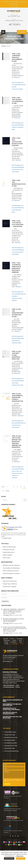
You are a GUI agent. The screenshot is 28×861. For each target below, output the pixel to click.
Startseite (3, 46)
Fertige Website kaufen (10, 732)
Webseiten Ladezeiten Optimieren (11, 565)
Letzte (3, 486)
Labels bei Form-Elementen (10, 581)
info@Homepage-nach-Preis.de (14, 20)
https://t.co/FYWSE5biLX (9, 612)
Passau (11, 4)
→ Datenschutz (19, 856)
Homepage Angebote (9, 740)
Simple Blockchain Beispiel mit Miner (12, 700)
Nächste (7, 490)
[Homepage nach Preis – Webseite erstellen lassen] (13, 11)
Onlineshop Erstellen (9, 748)
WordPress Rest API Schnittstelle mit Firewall (11, 709)
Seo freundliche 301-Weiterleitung (11, 568)
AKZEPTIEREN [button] (20, 858)
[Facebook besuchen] (10, 836)
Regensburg (18, 1)
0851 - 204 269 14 (14, 24)
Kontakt (16, 4)
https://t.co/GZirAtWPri (9, 621)
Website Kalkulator (7, 555)
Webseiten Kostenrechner (10, 737)
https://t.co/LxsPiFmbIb (9, 613)
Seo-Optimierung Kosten (10, 743)
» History (17, 687)
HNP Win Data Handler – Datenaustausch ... (10, 713)
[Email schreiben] (13, 836)
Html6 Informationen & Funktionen (11, 573)
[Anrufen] (15, 836)
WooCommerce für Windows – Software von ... (12, 705)
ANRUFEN (23, 32)
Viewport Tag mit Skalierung (10, 583)
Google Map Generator (8, 549)
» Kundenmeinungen (8, 687)
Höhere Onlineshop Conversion (11, 570)
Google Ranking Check (9, 552)
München (7, 1)
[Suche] (18, 836)
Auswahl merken (6, 538)
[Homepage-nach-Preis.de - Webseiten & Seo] (10, 651)
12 (2, 490)
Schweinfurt (12, 1)
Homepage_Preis (7, 615)
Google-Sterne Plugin (9, 734)
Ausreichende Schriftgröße (9, 586)
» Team (17, 685)
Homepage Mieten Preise (10, 745)
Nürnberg (24, 1)
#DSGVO (18, 612)
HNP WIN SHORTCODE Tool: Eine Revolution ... (12, 717)
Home (3, 1)
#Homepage (13, 629)
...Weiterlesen (16, 77)
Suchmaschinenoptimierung (11, 751)
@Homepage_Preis (8, 661)
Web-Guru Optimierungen (9, 546)
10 (20, 486)
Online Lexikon (6, 557)
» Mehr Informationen (8, 685)
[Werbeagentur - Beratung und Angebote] (11, 6)
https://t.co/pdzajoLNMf (9, 631)
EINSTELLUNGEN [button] (9, 858)
